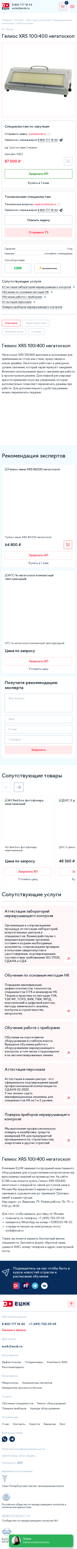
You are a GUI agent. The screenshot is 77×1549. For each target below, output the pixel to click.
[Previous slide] (6, 787)
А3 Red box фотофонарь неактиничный (21, 849)
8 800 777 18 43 (22, 4)
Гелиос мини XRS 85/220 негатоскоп (28, 537)
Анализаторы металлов (37, 1382)
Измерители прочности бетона (22, 1387)
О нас (5, 1424)
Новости (34, 1424)
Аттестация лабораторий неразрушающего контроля (36, 287)
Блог (63, 1424)
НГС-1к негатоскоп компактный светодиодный (34, 643)
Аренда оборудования (45, 1408)
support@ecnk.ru (45, 204)
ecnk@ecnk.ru (21, 8)
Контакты (19, 1424)
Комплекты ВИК (57, 1362)
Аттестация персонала (16, 302)
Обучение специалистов (17, 1403)
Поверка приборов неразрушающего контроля (32, 307)
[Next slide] (18, 787)
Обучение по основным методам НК (25, 292)
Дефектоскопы (11, 1362)
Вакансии (50, 1424)
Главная (7, 20)
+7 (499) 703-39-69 (42, 1323)
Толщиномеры (34, 1362)
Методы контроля (38, 20)
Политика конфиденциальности (23, 1449)
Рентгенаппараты (13, 1367)
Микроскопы (10, 1382)
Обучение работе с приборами (22, 297)
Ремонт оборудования (51, 1403)
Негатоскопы (24, 23)
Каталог (19, 20)
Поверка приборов (14, 1408)
